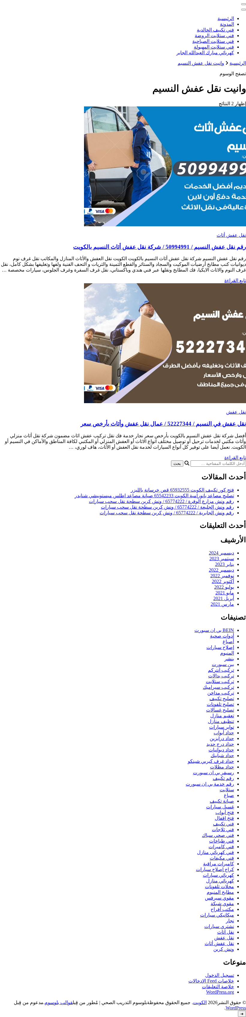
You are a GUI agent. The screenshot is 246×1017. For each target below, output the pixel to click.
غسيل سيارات (220, 806)
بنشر (229, 658)
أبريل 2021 (223, 598)
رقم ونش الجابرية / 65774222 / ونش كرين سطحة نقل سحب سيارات (167, 512)
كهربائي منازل (220, 880)
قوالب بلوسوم (59, 1002)
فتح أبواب (224, 812)
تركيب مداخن (220, 692)
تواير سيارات (221, 727)
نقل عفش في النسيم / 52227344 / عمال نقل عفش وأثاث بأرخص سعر (163, 424)
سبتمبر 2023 (221, 558)
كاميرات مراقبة (218, 863)
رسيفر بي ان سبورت (213, 772)
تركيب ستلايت (220, 681)
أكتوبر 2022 (223, 581)
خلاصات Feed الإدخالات (211, 980)
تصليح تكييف (221, 698)
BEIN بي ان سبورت (214, 630)
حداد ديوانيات (221, 749)
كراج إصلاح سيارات (215, 869)
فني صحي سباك (218, 835)
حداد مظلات (222, 766)
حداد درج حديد (220, 744)
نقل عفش (236, 412)
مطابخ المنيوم (220, 892)
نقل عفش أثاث (231, 235)
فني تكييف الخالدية (215, 29)
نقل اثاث (225, 932)
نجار (230, 920)
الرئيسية (226, 18)
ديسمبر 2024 (221, 552)
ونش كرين (223, 949)
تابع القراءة (235, 280)
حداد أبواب (224, 732)
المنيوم (227, 653)
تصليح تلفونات (220, 704)
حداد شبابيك (222, 755)
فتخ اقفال (224, 818)
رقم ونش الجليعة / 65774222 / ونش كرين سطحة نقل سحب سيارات (167, 507)
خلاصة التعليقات (218, 986)
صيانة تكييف (222, 801)
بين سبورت (223, 664)
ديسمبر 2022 (221, 569)
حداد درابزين (222, 738)
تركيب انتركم (221, 670)
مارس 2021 (222, 604)
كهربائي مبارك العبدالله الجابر (205, 52)
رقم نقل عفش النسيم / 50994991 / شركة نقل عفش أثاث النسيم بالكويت (159, 247)
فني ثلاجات (223, 829)
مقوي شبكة (222, 903)
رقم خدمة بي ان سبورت (210, 784)
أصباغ (228, 641)
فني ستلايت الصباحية (213, 41)
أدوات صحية (222, 635)
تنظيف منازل (221, 721)
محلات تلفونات (219, 886)
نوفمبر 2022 (222, 575)
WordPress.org (220, 992)
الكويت (200, 1002)
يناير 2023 (224, 564)
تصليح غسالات (220, 709)
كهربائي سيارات (218, 875)
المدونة (227, 24)
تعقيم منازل (222, 715)
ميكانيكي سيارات (217, 914)
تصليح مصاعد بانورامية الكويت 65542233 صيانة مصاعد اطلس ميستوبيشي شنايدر (154, 495)
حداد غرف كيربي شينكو (211, 761)
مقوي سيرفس (219, 897)
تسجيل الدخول (219, 975)
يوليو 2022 (224, 587)
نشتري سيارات (219, 926)
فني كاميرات (221, 846)
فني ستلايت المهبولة (214, 46)
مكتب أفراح (222, 909)
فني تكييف (223, 823)
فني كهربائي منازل (215, 852)
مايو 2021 (224, 592)
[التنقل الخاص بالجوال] (243, 4)
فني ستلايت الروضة (214, 35)
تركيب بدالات (221, 675)
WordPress (236, 1007)
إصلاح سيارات (220, 647)
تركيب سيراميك (218, 687)
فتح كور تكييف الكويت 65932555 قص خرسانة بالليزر (182, 489)
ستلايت (227, 789)
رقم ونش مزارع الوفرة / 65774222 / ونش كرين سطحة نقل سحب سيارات (161, 501)
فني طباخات (221, 840)
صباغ (229, 795)
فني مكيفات (222, 858)
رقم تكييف (223, 778)
